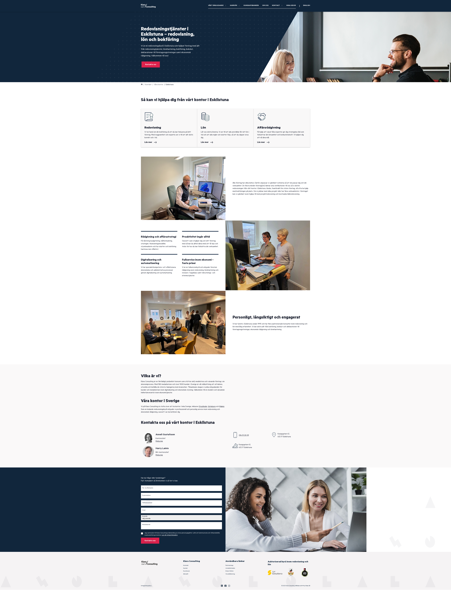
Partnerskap (229, 565)
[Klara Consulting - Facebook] (225, 586)
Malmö (221, 406)
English (306, 5)
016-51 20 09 (244, 435)
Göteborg (212, 406)
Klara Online (229, 571)
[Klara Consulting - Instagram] (229, 586)
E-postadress (146, 495)
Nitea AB (307, 585)
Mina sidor (291, 5)
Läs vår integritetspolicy (170, 535)
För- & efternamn (147, 488)
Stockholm (203, 406)
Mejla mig (159, 441)
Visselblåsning (230, 574)
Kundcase (186, 571)
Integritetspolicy (146, 586)
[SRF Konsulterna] (275, 572)
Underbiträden (230, 568)
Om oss (265, 5)
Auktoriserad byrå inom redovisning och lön (288, 563)
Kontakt (276, 5)
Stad (143, 510)
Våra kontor (158, 85)
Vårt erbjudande (216, 5)
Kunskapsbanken (251, 5)
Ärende (144, 516)
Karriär (233, 5)
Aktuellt (185, 574)
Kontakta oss (150, 64)
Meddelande (146, 524)
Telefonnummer (147, 503)
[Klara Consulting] (150, 6)
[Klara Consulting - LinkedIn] (222, 586)
